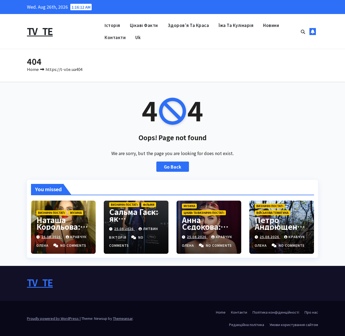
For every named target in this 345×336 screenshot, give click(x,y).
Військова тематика (272, 213)
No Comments (73, 245)
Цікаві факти (144, 25)
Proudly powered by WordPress (53, 318)
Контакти (115, 37)
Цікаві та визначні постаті (204, 213)
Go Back (172, 166)
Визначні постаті (51, 213)
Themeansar (123, 318)
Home (33, 69)
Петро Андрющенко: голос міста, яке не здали (282, 229)
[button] (303, 31)
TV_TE (40, 31)
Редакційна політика (246, 324)
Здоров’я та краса (188, 25)
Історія (112, 25)
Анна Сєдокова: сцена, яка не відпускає (207, 229)
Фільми (148, 205)
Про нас (311, 312)
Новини (271, 25)
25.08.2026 (52, 236)
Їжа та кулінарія (236, 25)
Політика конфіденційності (276, 312)
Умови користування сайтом (294, 324)
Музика (76, 213)
